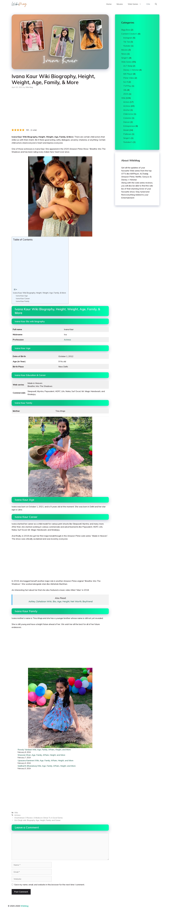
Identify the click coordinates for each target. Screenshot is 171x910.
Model (126, 130)
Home (109, 4)
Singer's (124, 58)
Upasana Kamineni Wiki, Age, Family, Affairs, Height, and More (45, 760)
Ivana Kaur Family (22, 301)
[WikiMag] (19, 4)
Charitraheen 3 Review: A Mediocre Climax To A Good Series (38, 818)
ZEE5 (125, 94)
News (124, 54)
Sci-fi (125, 82)
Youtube (126, 46)
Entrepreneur (129, 126)
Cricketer (127, 118)
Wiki (148, 4)
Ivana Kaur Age (22, 296)
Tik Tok (126, 41)
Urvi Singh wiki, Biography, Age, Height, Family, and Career (37, 820)
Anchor (126, 110)
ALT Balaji (127, 66)
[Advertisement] (60, 110)
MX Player (128, 74)
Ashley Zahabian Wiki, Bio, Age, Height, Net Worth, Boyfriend (61, 601)
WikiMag (24, 906)
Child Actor (128, 114)
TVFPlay (127, 86)
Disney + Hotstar (131, 70)
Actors (126, 102)
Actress (67, 339)
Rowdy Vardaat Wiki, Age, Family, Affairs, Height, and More (44, 749)
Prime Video (128, 78)
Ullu (125, 90)
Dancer (126, 122)
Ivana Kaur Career (23, 298)
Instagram (127, 37)
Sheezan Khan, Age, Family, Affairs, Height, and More (41, 755)
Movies (120, 4)
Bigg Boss (125, 29)
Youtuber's (128, 142)
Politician (127, 134)
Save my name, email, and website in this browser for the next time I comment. (49, 884)
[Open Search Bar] (155, 4)
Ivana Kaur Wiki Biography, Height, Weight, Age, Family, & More (39, 293)
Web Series (133, 4)
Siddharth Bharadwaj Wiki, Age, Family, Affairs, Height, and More (47, 766)
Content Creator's (129, 33)
